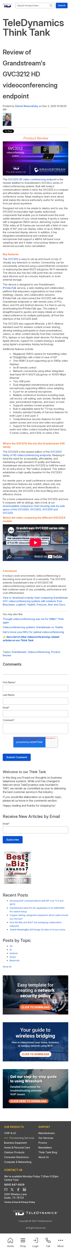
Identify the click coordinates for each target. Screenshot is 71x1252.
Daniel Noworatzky (26, 106)
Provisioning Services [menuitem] (22, 1137)
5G (11, 946)
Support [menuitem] (44, 1126)
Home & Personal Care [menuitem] (17, 1147)
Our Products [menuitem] (14, 1126)
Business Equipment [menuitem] (15, 1142)
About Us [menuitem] (43, 1157)
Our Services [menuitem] (45, 1137)
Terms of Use (11, 1202)
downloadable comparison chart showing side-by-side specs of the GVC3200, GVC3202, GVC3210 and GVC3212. (34, 509)
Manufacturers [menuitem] (46, 1133)
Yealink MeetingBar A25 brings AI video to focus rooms (37, 929)
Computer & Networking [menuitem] (17, 1161)
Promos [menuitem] (42, 1142)
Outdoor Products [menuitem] (14, 1152)
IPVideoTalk (9, 287)
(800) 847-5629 (14, 1184)
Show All (7, 966)
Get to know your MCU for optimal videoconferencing (33, 632)
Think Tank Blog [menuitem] (47, 1152)
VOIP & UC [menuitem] (10, 1133)
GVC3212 (13, 259)
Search (61, 5)
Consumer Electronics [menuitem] (16, 1157)
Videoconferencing (39, 651)
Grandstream (19, 651)
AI (11, 949)
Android (14, 953)
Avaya (13, 957)
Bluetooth (14, 960)
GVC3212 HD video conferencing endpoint (32, 179)
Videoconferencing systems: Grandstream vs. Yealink (33, 627)
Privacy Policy (28, 1202)
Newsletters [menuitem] (45, 1147)
